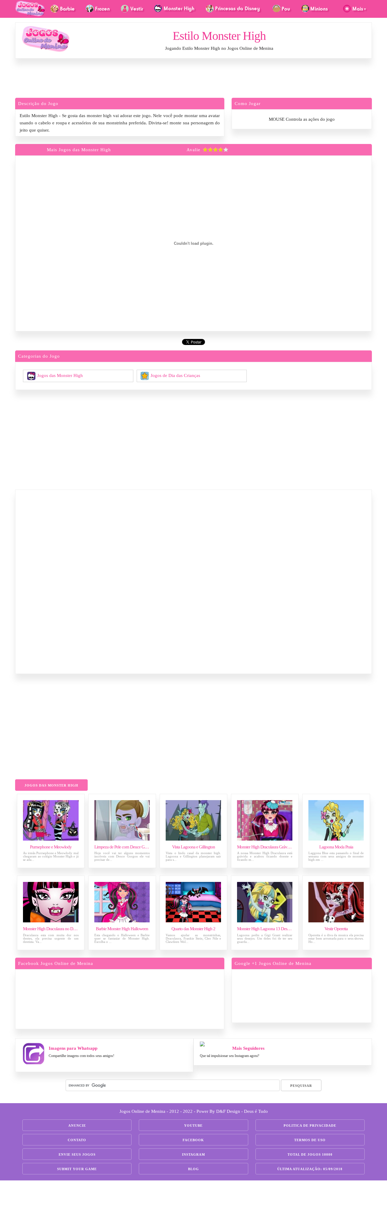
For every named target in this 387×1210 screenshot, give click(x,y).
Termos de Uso (310, 1140)
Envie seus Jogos (77, 1154)
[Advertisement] (193, 79)
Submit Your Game (77, 1169)
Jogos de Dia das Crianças (175, 375)
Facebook (193, 1140)
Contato (77, 1140)
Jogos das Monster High (60, 375)
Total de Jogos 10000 (310, 1154)
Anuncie (77, 1125)
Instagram (193, 1154)
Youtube (193, 1125)
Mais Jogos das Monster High (79, 149)
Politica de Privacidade (310, 1125)
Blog (193, 1169)
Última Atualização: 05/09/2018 (310, 1169)
